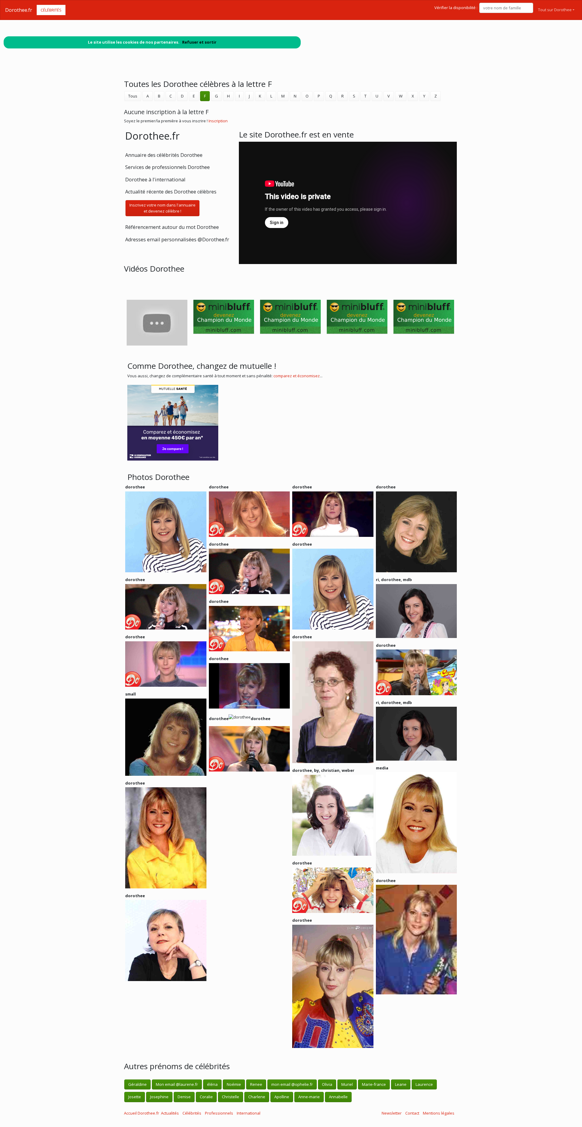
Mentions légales (438, 1113)
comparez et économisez (296, 375)
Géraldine (137, 1084)
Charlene (256, 1096)
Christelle (230, 1096)
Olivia (327, 1084)
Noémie (234, 1084)
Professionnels (219, 1113)
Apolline (281, 1096)
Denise (184, 1096)
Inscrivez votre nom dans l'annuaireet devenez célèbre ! (162, 208)
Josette (134, 1096)
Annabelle (338, 1096)
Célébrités (51, 10)
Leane (400, 1084)
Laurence (424, 1084)
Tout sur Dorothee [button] (555, 9)
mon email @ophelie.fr (292, 1084)
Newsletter (392, 1113)
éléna (212, 1084)
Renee (256, 1084)
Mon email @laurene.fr (177, 1084)
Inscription (218, 121)
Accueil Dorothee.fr (141, 1113)
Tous (132, 96)
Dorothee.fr (18, 10)
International (248, 1113)
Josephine (159, 1096)
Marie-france (374, 1084)
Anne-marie (309, 1096)
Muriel (347, 1084)
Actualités (170, 1113)
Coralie (206, 1096)
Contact (412, 1113)
